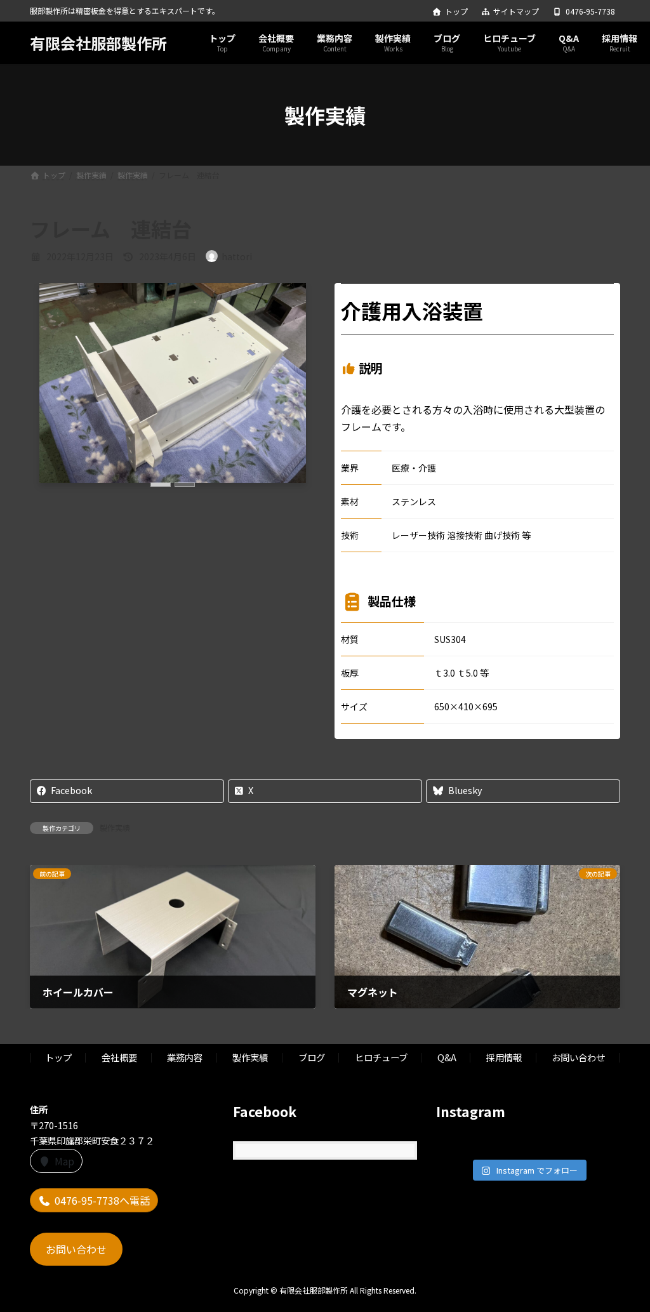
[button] (160, 484)
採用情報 (504, 1057)
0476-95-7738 (590, 11)
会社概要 (119, 1057)
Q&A (446, 1057)
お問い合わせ (578, 1057)
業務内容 (184, 1057)
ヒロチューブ (381, 1057)
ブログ (311, 1057)
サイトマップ (516, 11)
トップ (456, 11)
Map (64, 1161)
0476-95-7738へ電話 (102, 1200)
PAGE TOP (624, 1261)
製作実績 (115, 827)
